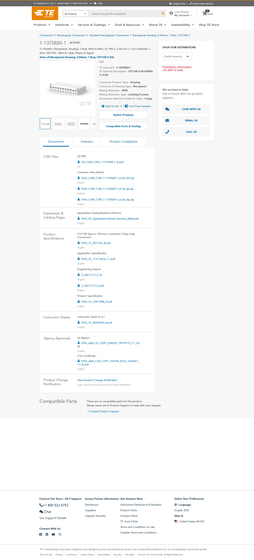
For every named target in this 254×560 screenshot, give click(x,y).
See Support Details (52, 518)
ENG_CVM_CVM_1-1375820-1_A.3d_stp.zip (107, 199)
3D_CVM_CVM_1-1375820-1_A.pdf (102, 162)
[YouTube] (55, 534)
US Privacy (71, 554)
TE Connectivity (45, 13)
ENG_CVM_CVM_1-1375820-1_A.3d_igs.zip (107, 188)
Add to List (112, 106)
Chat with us (191, 109)
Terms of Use (46, 554)
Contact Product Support (104, 411)
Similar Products (123, 115)
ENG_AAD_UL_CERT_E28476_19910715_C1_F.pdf (108, 344)
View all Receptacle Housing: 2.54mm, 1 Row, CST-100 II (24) (77, 57)
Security (117, 554)
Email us (191, 120)
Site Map (129, 554)
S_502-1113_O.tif (91, 275)
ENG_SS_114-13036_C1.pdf (98, 259)
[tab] (56, 142)
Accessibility (103, 554)
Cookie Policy (87, 554)
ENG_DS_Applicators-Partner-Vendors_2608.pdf (110, 218)
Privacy (59, 554)
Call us (191, 131)
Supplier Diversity (95, 515)
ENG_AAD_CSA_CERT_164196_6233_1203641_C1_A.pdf (108, 362)
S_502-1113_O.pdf (92, 285)
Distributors (92, 504)
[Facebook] (42, 534)
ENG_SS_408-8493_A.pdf (96, 322)
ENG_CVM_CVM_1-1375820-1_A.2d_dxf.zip (107, 178)
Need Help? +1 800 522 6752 (72, 3)
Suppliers (90, 510)
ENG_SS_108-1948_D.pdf (96, 301)
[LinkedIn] (49, 534)
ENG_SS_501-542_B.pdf (95, 243)
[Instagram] (62, 534)
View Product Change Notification (97, 380)
